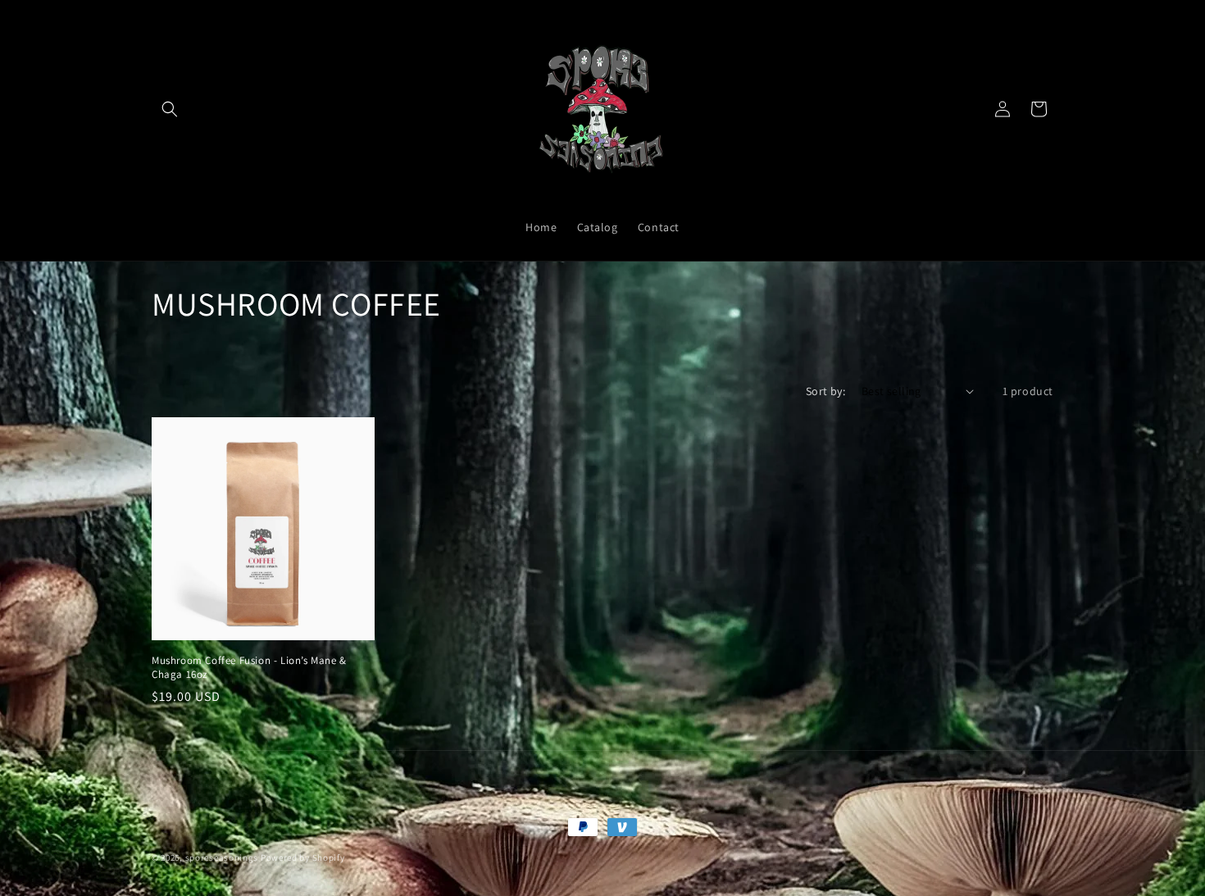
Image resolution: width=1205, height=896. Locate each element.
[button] (170, 109)
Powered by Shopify (303, 857)
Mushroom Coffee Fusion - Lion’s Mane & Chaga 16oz (249, 667)
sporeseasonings (222, 857)
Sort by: (825, 391)
